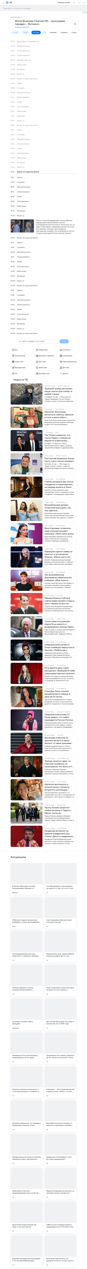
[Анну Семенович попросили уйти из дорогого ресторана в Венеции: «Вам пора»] (60, 980)
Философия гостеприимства (28, 41)
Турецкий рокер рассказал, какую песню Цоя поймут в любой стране (59, 391)
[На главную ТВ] (10, 2)
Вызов (19, 74)
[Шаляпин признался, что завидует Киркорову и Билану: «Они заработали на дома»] (26, 1116)
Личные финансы (23, 51)
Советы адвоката (23, 55)
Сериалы (63, 32)
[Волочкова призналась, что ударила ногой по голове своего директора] (60, 1251)
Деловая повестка (24, 60)
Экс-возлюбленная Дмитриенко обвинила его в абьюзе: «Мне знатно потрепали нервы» (58, 578)
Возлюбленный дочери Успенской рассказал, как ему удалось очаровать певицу (58, 508)
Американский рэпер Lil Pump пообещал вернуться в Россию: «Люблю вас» (59, 647)
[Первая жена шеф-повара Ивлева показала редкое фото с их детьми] (60, 947)
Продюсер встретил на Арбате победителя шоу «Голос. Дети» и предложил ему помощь (59, 834)
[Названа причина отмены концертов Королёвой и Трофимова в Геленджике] (26, 980)
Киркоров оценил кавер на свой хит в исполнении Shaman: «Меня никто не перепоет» (58, 554)
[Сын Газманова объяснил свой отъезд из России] (60, 913)
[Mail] (7, 2)
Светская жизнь (23, 107)
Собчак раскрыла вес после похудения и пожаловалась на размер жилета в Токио (59, 484)
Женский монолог (23, 46)
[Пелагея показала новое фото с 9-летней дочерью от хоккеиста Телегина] (26, 1082)
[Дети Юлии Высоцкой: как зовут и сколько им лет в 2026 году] (60, 1014)
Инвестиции (21, 65)
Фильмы (53, 32)
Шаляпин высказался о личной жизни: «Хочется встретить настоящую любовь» (57, 787)
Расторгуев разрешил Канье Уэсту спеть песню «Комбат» (59, 459)
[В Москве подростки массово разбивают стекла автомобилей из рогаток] (26, 913)
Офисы (19, 83)
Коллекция (21, 69)
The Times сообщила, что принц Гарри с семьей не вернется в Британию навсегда (58, 438)
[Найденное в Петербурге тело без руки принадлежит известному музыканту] (60, 1150)
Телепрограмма (16, 17)
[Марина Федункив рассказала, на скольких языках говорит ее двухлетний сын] (60, 1184)
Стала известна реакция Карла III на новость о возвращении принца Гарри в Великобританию (59, 624)
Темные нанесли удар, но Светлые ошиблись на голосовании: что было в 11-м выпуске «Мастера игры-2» (59, 764)
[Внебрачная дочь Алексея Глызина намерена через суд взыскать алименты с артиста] (26, 1150)
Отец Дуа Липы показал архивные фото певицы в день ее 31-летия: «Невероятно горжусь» (57, 694)
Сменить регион (21, 27)
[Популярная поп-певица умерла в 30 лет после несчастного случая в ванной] (60, 1048)
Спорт (74, 32)
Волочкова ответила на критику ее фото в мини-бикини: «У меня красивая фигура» (58, 741)
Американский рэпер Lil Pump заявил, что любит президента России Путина (59, 717)
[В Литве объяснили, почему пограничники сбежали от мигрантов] (26, 879)
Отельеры (21, 88)
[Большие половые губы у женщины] (26, 1014)
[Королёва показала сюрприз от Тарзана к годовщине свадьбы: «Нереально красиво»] (60, 1116)
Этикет (19, 102)
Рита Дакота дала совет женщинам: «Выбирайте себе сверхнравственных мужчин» (60, 671)
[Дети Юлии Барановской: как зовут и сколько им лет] (26, 1217)
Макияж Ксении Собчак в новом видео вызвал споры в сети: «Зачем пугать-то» (59, 601)
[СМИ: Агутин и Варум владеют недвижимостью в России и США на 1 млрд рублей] (60, 1217)
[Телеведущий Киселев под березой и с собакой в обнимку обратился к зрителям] (26, 947)
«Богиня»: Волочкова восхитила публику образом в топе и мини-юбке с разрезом (59, 415)
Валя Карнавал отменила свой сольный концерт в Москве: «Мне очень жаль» (59, 531)
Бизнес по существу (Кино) (27, 79)
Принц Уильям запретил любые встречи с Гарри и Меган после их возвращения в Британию (58, 810)
